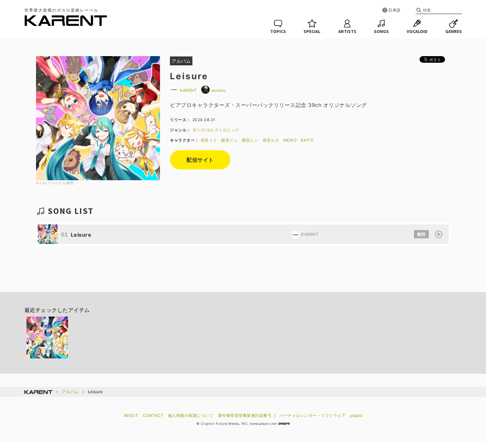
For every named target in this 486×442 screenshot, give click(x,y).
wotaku (218, 90)
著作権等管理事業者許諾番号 (245, 415)
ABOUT (131, 415)
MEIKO (290, 140)
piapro (356, 415)
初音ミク (209, 140)
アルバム (70, 391)
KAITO (307, 140)
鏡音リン (229, 140)
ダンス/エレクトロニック (215, 129)
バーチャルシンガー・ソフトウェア (312, 415)
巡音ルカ (271, 140)
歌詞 (421, 234)
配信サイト (200, 159)
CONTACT (153, 415)
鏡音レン (250, 140)
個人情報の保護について (191, 415)
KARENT (189, 90)
